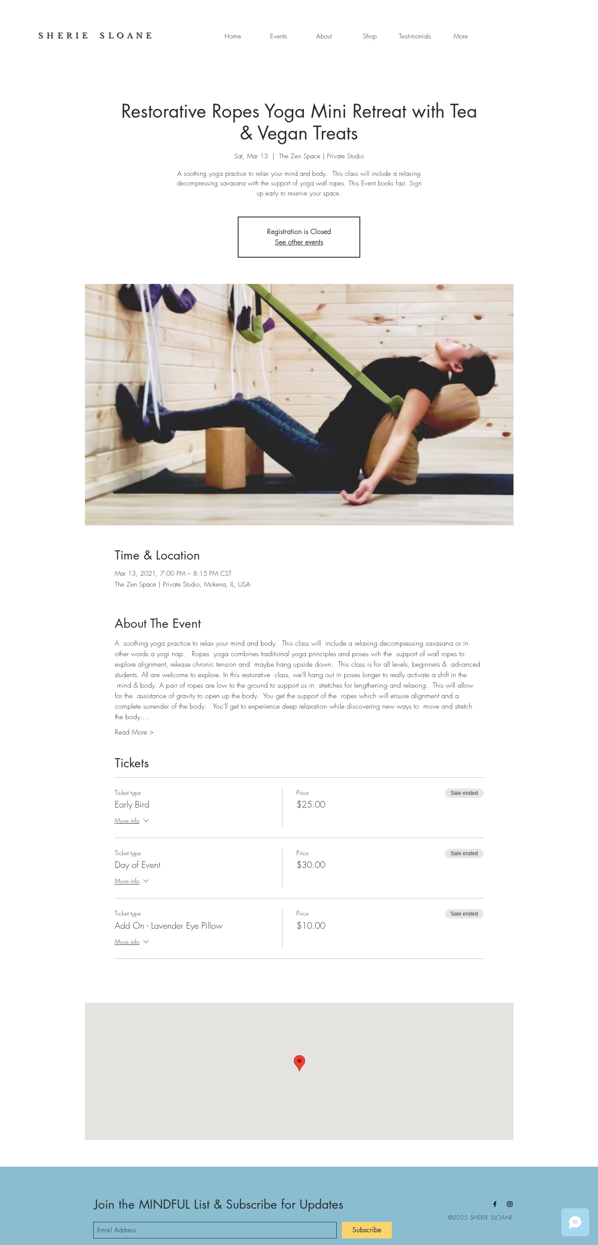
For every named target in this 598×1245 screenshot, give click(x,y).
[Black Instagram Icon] (510, 1204)
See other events (299, 242)
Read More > (134, 732)
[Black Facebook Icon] (495, 1204)
